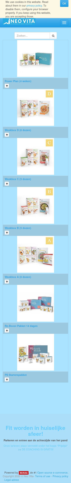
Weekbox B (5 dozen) (18, 228)
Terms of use (42, 476)
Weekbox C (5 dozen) (18, 179)
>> (19, 449)
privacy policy (34, 5)
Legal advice (11, 480)
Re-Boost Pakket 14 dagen (21, 326)
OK (64, 3)
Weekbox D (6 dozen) (18, 130)
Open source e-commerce (52, 472)
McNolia (23, 472)
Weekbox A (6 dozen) (18, 277)
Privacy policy (60, 476)
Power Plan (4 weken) (18, 81)
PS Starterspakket (16, 375)
